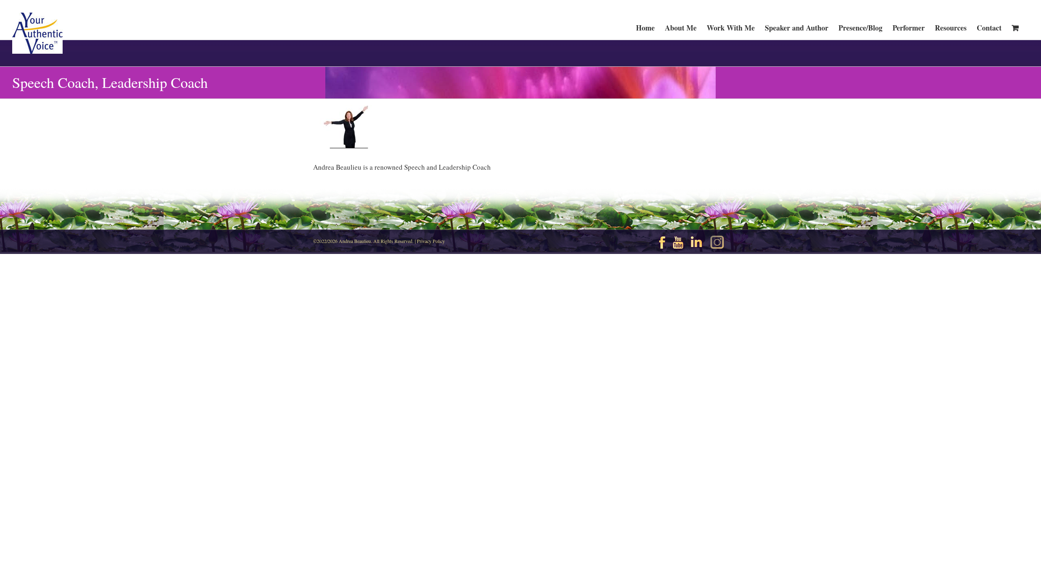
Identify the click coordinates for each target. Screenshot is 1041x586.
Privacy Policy (431, 241)
